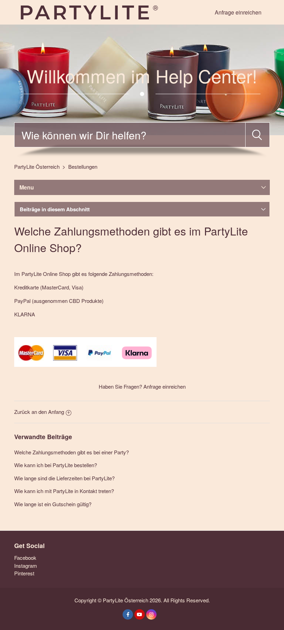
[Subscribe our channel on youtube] (139, 614)
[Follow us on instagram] (151, 614)
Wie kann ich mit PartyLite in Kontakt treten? (64, 490)
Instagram (25, 565)
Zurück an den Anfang (39, 411)
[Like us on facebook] (128, 614)
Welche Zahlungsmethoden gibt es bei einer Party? (71, 452)
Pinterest (24, 573)
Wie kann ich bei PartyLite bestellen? (55, 465)
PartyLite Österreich (37, 166)
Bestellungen (82, 166)
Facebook (25, 557)
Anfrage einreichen (238, 12)
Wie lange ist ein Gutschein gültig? (52, 504)
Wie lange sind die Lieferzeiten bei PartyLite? (64, 478)
